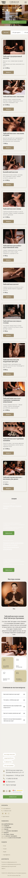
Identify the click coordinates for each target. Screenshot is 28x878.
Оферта (3, 868)
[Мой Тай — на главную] (3, 2)
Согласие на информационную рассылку (11, 864)
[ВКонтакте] (2, 813)
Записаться (12, 797)
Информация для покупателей (8, 866)
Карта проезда (11, 785)
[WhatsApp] (8, 813)
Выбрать (8, 72)
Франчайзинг (6, 816)
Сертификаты (6, 854)
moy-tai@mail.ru (7, 808)
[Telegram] (5, 813)
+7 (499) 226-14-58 (14, 1)
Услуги (4, 848)
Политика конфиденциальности (9, 862)
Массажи (6, 32)
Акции (4, 851)
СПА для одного (16, 32)
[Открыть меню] (26, 2)
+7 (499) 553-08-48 (11, 778)
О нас (4, 845)
